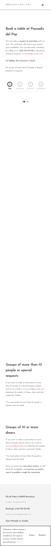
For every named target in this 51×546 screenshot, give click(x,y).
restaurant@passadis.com (32, 54)
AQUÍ (19, 542)
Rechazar (42, 535)
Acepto (32, 535)
